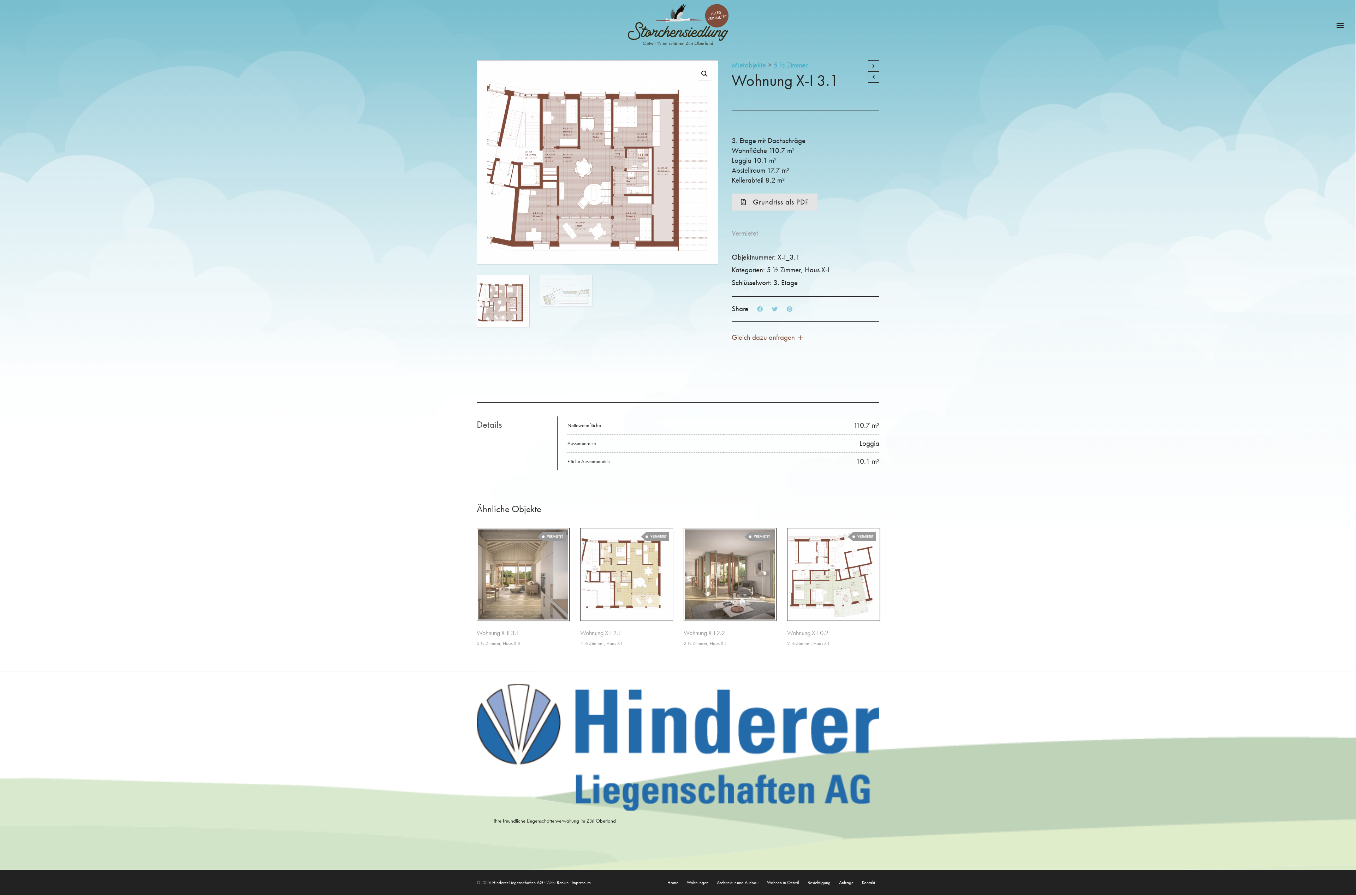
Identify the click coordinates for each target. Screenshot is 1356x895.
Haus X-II (511, 643)
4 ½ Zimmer (592, 643)
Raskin (563, 882)
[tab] (517, 424)
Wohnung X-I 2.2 (704, 633)
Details (489, 424)
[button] (704, 73)
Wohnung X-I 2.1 (601, 633)
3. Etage (785, 282)
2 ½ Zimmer (695, 643)
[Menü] (1340, 26)
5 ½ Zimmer (790, 65)
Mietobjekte (749, 65)
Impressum (581, 882)
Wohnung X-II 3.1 (498, 633)
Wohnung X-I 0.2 (807, 633)
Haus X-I (817, 269)
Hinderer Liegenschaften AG (517, 882)
